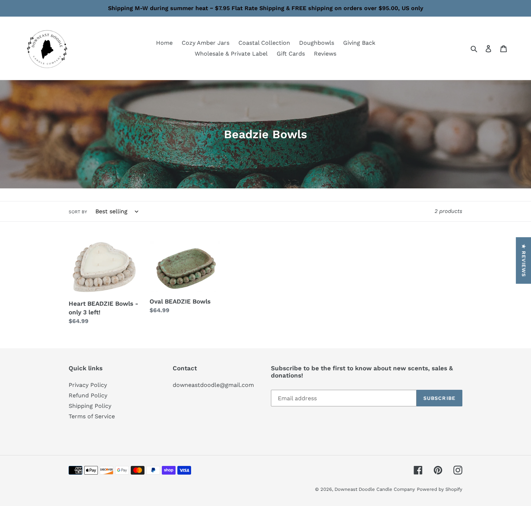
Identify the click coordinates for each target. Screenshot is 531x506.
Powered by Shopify (439, 489)
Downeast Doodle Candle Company (374, 489)
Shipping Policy (90, 405)
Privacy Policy (88, 384)
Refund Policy (88, 395)
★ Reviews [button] (524, 260)
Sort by (78, 211)
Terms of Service (92, 416)
